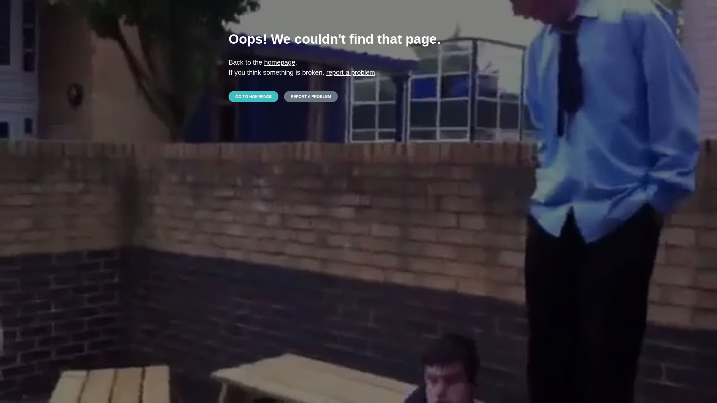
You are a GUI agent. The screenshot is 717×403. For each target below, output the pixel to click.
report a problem (350, 72)
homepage (279, 62)
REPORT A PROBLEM (311, 96)
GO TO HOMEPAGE (253, 96)
